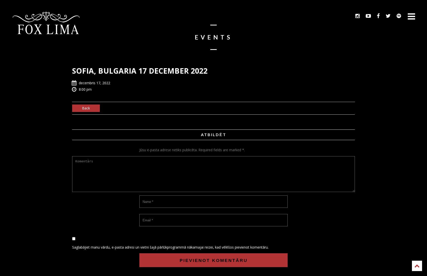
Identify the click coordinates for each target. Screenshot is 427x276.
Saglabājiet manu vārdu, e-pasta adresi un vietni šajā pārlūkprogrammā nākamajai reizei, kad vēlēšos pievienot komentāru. (170, 247)
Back (86, 108)
